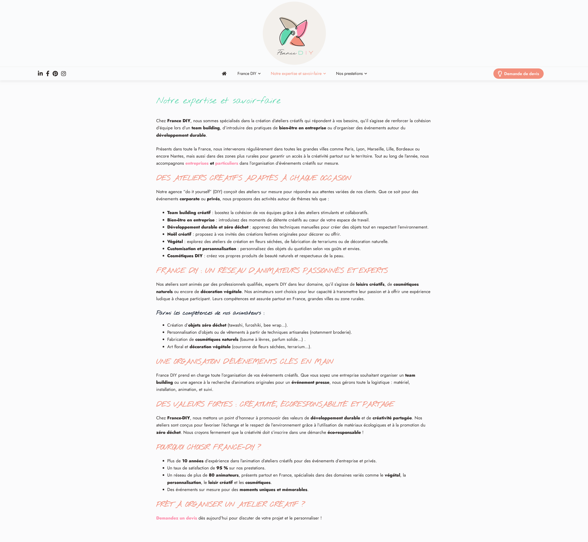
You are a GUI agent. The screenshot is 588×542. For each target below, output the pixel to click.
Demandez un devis (176, 518)
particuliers (226, 163)
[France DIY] (294, 33)
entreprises (197, 163)
